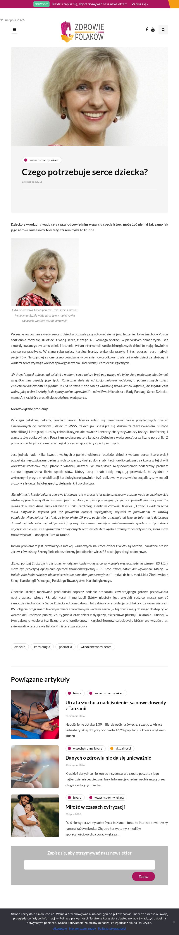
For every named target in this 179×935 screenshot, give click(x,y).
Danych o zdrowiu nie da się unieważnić (108, 758)
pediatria (65, 647)
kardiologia (42, 647)
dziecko (19, 647)
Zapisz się (139, 4)
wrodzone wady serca (96, 647)
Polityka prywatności (112, 928)
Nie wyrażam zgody (82, 928)
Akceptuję (60, 928)
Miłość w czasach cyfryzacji (95, 807)
